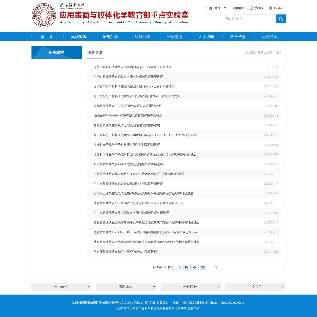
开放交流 (174, 37)
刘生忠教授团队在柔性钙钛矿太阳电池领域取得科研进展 (131, 212)
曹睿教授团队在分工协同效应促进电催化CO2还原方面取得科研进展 (139, 203)
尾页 (195, 267)
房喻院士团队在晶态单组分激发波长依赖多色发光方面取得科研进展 (139, 174)
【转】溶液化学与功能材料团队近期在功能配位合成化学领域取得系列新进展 (145, 154)
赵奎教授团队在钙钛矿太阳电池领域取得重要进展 (127, 125)
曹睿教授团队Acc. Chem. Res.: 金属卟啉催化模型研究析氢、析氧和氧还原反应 (145, 232)
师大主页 (220, 8)
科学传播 (238, 37)
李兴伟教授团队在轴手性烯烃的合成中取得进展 (125, 251)
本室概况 (79, 37)
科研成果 (142, 37)
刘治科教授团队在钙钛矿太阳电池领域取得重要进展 (128, 76)
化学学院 (238, 8)
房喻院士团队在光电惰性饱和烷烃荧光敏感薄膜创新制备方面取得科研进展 (143, 193)
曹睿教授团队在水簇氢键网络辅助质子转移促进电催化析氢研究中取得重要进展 (146, 242)
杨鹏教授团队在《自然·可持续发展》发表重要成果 (127, 106)
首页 (50, 37)
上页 (178, 267)
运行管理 (270, 37)
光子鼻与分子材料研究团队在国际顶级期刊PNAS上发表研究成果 (137, 96)
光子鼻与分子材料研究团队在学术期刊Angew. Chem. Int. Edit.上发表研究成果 (145, 135)
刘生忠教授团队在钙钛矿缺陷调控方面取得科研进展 (128, 183)
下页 (187, 267)
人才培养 (206, 37)
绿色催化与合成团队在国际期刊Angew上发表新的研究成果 (133, 67)
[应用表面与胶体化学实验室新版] (112, 27)
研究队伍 (111, 37)
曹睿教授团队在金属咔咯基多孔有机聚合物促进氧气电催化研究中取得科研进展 (146, 222)
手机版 (258, 8)
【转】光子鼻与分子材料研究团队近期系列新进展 (127, 144)
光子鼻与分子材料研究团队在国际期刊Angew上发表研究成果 (134, 86)
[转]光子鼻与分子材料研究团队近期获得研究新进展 (128, 115)
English (278, 8)
